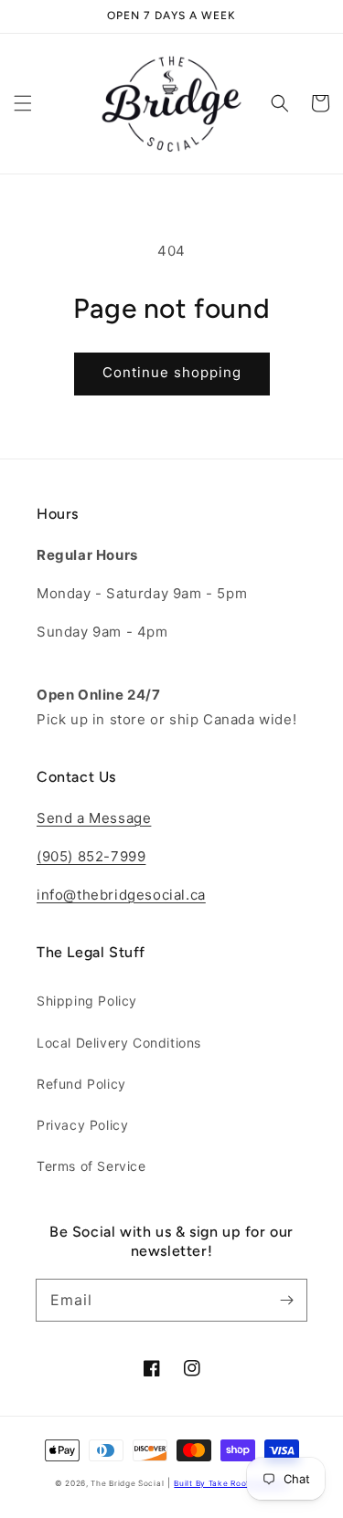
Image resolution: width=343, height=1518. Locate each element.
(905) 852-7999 (91, 856)
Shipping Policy (87, 1000)
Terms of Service (91, 1166)
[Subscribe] (286, 1300)
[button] (23, 103)
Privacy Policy (82, 1125)
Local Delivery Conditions (119, 1042)
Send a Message (94, 818)
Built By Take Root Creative (231, 1483)
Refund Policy (81, 1083)
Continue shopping (171, 372)
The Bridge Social (127, 1483)
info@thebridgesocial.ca (121, 894)
